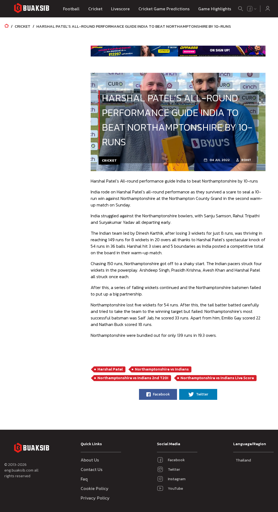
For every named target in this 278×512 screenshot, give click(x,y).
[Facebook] (250, 8)
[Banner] (134, 51)
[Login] (268, 9)
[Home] (6, 26)
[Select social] (252, 8)
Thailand (243, 460)
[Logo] (31, 9)
